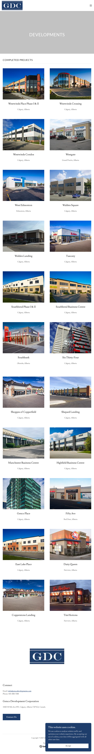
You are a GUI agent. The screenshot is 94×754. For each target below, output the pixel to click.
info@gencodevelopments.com (19, 691)
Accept (68, 746)
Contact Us (11, 717)
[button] (90, 5)
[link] (12, 5)
